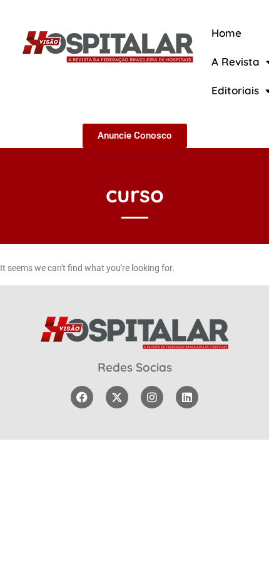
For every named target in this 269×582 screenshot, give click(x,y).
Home (226, 32)
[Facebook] (82, 397)
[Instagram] (152, 397)
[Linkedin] (187, 397)
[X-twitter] (117, 397)
